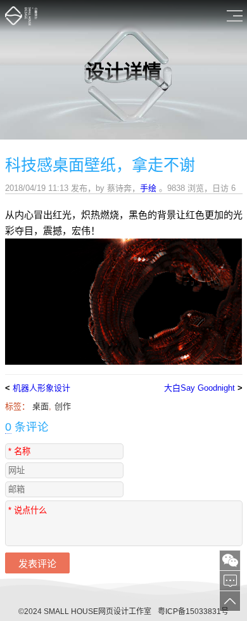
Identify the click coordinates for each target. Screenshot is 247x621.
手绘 (148, 188)
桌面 (40, 406)
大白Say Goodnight (199, 388)
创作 (62, 406)
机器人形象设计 (41, 388)
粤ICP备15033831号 (193, 611)
